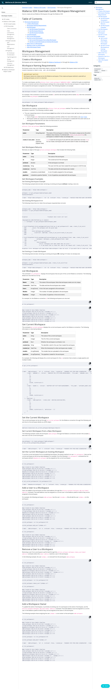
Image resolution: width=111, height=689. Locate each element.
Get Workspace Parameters (37, 29)
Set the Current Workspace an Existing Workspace (43, 42)
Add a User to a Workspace (34, 43)
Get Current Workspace (33, 36)
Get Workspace (102, 16)
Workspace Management (32, 22)
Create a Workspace (104, 11)
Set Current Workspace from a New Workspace (42, 40)
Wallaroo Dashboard (55, 62)
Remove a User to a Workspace (36, 45)
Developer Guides (27, 7)
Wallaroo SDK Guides (40, 7)
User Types (83, 117)
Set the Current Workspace (34, 38)
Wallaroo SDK (74, 62)
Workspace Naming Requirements (36, 25)
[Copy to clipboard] (90, 89)
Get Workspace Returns (36, 31)
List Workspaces (103, 29)
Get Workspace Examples (36, 33)
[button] (91, 2)
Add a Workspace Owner (34, 47)
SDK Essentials (51, 7)
